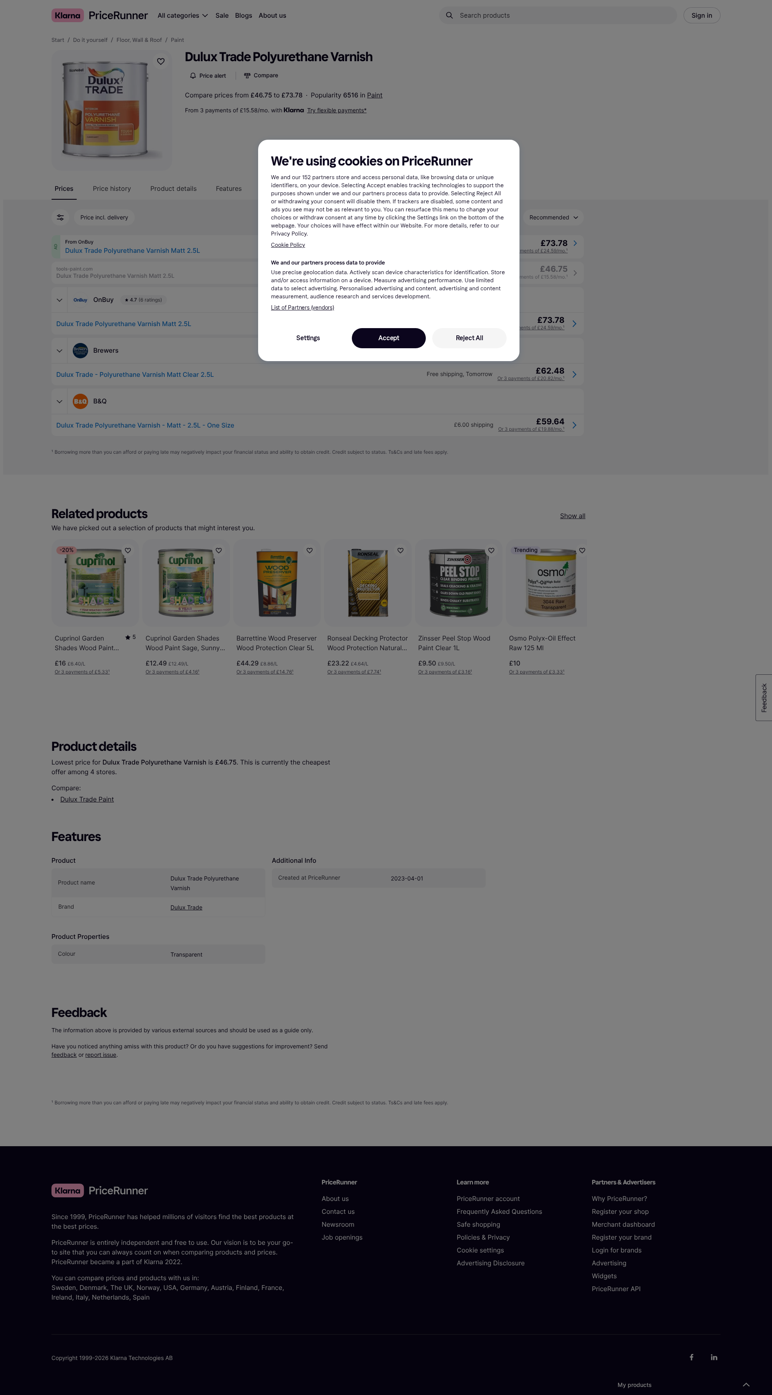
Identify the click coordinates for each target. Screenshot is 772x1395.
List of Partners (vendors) (302, 307)
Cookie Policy (288, 245)
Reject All (469, 338)
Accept (388, 338)
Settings (308, 338)
